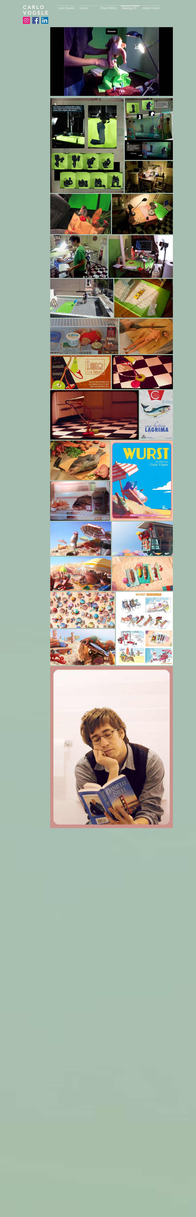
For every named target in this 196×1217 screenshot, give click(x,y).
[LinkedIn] (44, 20)
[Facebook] (35, 20)
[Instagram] (26, 20)
